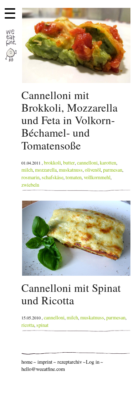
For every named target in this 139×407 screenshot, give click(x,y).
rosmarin (30, 177)
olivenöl (93, 169)
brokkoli (52, 162)
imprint (44, 361)
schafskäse (52, 177)
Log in (92, 361)
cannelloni (87, 162)
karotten (108, 162)
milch (27, 169)
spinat (42, 325)
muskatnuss (71, 169)
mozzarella (46, 169)
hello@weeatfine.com (43, 369)
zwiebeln (30, 184)
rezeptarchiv (69, 361)
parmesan (112, 169)
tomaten (74, 177)
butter (69, 162)
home (26, 361)
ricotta (27, 325)
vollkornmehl (97, 177)
